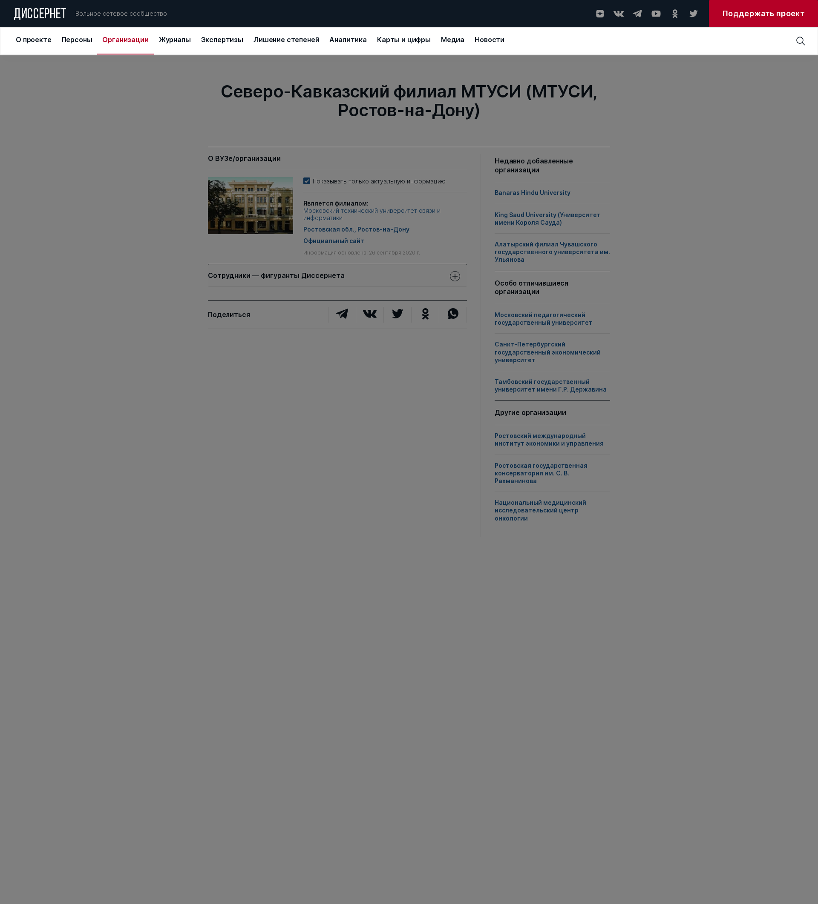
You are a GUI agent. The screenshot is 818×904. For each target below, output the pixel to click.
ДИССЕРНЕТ (40, 15)
